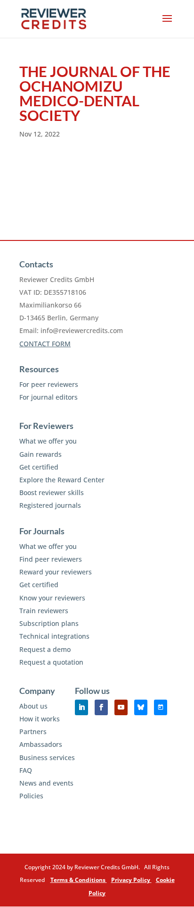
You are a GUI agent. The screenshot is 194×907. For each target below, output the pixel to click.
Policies (31, 795)
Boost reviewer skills (51, 492)
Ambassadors (40, 744)
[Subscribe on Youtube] (121, 707)
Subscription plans (49, 623)
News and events (46, 783)
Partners (33, 731)
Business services (47, 757)
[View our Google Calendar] (160, 707)
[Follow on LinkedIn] (81, 707)
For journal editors (48, 397)
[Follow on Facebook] (101, 707)
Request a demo (45, 649)
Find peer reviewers (50, 559)
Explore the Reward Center (62, 479)
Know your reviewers (52, 597)
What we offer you (48, 440)
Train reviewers (43, 610)
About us (33, 706)
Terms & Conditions (78, 880)
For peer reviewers (48, 384)
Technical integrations (54, 636)
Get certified (38, 466)
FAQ (25, 770)
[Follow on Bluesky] (140, 707)
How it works (39, 718)
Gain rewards (40, 454)
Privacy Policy (131, 880)
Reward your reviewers (55, 571)
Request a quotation (51, 662)
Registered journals (50, 505)
